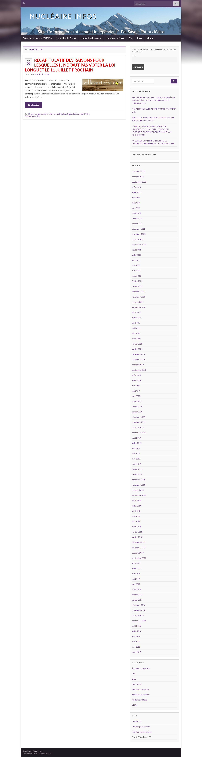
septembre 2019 (139, 432)
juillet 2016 (136, 631)
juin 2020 (136, 385)
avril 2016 (136, 647)
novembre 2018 (138, 485)
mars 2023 (136, 213)
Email (134, 56)
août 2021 (136, 312)
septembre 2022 (139, 244)
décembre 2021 (138, 291)
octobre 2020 (138, 365)
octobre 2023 (138, 176)
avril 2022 (136, 270)
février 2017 (137, 594)
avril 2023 (136, 208)
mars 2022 (136, 276)
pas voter (36, 116)
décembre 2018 (138, 479)
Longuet (80, 114)
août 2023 (136, 187)
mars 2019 (136, 464)
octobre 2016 (138, 615)
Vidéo (150, 38)
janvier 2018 (137, 537)
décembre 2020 (138, 354)
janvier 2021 (137, 349)
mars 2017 (136, 589)
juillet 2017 (136, 568)
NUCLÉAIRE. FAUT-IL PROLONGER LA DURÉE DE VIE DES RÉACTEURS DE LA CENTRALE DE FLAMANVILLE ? (153, 100)
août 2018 (136, 500)
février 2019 (137, 469)
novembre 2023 (138, 171)
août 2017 (136, 563)
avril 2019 (136, 459)
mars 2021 (136, 338)
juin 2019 (136, 448)
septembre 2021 (139, 307)
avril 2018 (136, 521)
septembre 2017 (139, 558)
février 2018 (137, 532)
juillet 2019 (136, 443)
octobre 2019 (138, 427)
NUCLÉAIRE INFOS (63, 16)
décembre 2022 (138, 229)
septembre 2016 (139, 621)
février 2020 (137, 406)
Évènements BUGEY (141, 668)
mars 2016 (136, 652)
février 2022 (137, 281)
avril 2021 (136, 333)
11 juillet (31, 114)
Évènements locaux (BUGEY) (37, 38)
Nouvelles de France (66, 38)
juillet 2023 (136, 192)
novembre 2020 (138, 359)
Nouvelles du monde (91, 38)
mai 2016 (136, 641)
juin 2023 (136, 197)
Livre (139, 38)
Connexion (136, 721)
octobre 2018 (138, 490)
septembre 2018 (139, 495)
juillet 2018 (136, 506)
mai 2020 (136, 391)
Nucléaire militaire (115, 38)
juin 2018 (136, 511)
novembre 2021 (138, 297)
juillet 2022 (136, 255)
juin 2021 (136, 323)
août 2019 (136, 438)
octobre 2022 (138, 239)
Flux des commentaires (142, 732)
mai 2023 (136, 203)
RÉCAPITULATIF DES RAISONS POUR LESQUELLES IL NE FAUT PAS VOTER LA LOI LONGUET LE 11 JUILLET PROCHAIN (70, 64)
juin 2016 (136, 636)
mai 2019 (136, 453)
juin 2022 (136, 260)
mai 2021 (136, 328)
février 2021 (137, 344)
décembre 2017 (138, 542)
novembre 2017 (138, 547)
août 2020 (136, 375)
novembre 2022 (138, 234)
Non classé (136, 684)
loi (74, 114)
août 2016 (136, 626)
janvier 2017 (137, 600)
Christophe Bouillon (57, 114)
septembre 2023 (139, 182)
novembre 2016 (138, 610)
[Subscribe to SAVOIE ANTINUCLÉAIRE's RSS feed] (24, 3)
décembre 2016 (138, 605)
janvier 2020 (137, 412)
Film (131, 38)
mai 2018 (136, 516)
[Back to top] (195, 750)
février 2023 (137, 218)
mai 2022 (136, 265)
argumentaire (42, 114)
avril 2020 (136, 396)
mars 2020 (136, 401)
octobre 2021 (138, 302)
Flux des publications (141, 726)
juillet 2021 (136, 317)
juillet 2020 (136, 380)
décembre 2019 (138, 417)
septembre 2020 (139, 370)
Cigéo (69, 114)
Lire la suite (33, 105)
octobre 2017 (138, 553)
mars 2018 (136, 526)
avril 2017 (136, 584)
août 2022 (136, 250)
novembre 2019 (138, 422)
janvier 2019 (137, 474)
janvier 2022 (137, 286)
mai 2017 (136, 579)
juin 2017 (136, 573)
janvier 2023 (137, 223)
